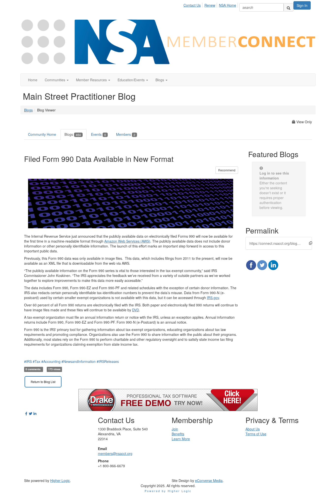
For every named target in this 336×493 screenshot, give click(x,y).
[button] (56, 80)
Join (175, 428)
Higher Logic (60, 480)
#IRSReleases (108, 361)
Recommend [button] (226, 170)
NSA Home (227, 5)
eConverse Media (209, 480)
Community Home (42, 134)
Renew (209, 5)
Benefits (178, 433)
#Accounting (51, 361)
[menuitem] (193, 4)
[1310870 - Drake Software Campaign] (168, 399)
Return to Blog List (43, 382)
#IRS (28, 361)
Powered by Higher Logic (168, 491)
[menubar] (211, 4)
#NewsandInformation (78, 361)
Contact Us (192, 5)
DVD (135, 309)
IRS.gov (213, 297)
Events (98, 134)
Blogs (28, 110)
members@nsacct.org (115, 453)
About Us (252, 428)
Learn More (181, 438)
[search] (288, 7)
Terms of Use (255, 433)
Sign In (302, 5)
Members (125, 134)
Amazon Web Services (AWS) (127, 241)
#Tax (36, 361)
